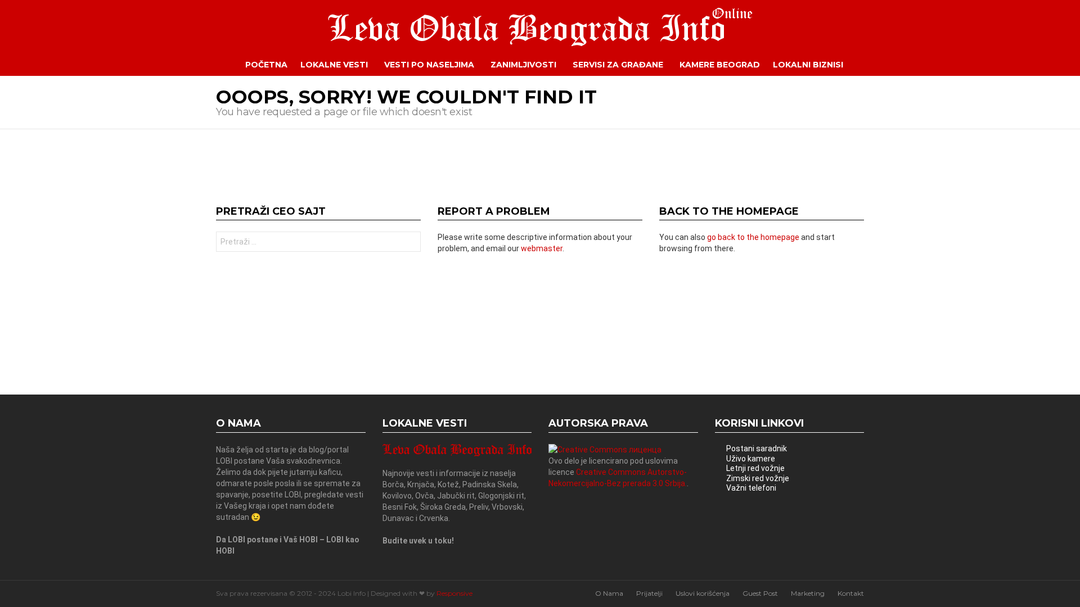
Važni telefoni (751, 487)
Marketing (808, 593)
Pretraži (409, 243)
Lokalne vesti (334, 65)
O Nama (609, 593)
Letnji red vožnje (755, 468)
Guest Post (760, 593)
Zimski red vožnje (757, 478)
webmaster (541, 248)
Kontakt (851, 593)
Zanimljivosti (523, 65)
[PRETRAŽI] (872, 64)
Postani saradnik (756, 448)
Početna (266, 65)
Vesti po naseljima (429, 65)
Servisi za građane (618, 65)
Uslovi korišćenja (703, 593)
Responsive (454, 593)
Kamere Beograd (720, 65)
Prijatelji (649, 593)
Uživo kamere (750, 458)
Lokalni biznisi (808, 65)
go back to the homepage (753, 237)
